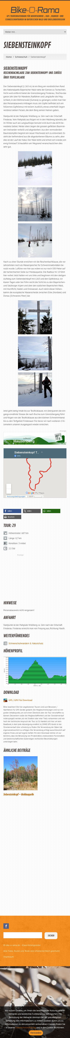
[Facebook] (6, 926)
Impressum (8, 956)
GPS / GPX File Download (20, 700)
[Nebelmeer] (35, 389)
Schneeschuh (21, 56)
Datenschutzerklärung (25, 1027)
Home (9, 56)
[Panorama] (35, 353)
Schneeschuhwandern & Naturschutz (26, 643)
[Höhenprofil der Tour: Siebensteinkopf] (35, 672)
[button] (12, 511)
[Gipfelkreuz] (35, 317)
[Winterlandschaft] (35, 240)
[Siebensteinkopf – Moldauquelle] (35, 773)
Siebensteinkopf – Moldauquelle (18, 794)
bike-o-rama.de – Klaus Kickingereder (23, 945)
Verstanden (35, 1033)
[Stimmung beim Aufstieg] (35, 204)
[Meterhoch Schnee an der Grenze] (35, 168)
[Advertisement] (28, 855)
